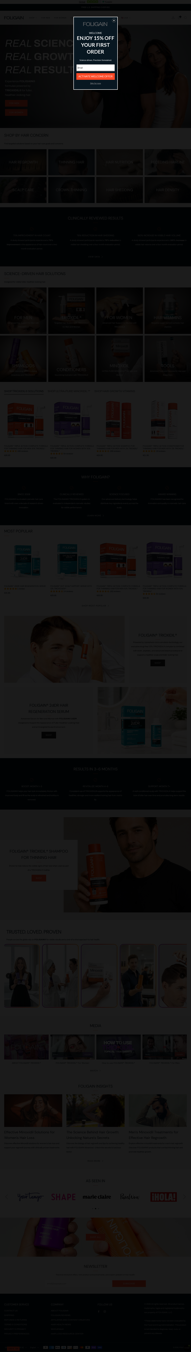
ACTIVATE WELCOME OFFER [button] (95, 76)
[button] (114, 20)
